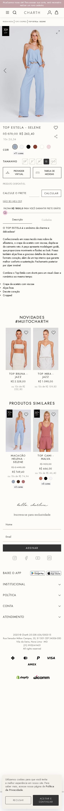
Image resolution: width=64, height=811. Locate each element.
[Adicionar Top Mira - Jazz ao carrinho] (52, 365)
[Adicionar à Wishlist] (56, 128)
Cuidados (47, 220)
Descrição (17, 219)
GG (14, 448)
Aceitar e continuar (46, 800)
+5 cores (45, 483)
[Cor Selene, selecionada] (15, 147)
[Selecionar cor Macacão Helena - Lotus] (23, 481)
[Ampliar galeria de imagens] (58, 32)
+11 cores (18, 153)
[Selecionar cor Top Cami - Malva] (40, 478)
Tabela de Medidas (49, 172)
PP (14, 346)
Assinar (32, 548)
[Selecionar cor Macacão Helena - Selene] (13, 481)
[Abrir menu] (7, 12)
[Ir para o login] (49, 12)
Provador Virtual (19, 172)
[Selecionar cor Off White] (22, 147)
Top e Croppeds (20, 22)
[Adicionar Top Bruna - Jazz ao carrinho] (25, 365)
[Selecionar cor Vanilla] (42, 147)
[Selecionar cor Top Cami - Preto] (45, 478)
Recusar (18, 800)
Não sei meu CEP (12, 201)
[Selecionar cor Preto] (28, 147)
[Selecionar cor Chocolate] (35, 147)
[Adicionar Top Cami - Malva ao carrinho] (52, 447)
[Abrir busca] (14, 12)
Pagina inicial (8, 22)
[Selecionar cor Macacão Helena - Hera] (18, 481)
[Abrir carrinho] (56, 12)
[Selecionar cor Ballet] (49, 147)
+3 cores (18, 486)
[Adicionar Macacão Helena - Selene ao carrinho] (25, 447)
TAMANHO (10, 161)
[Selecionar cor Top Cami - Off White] (50, 478)
